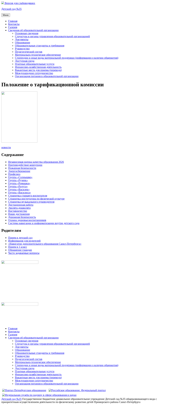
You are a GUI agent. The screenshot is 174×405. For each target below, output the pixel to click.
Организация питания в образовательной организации (47, 76)
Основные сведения (26, 33)
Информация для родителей (24, 240)
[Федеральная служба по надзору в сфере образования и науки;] (39, 395)
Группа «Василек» (19, 189)
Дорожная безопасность (22, 217)
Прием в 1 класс (17, 246)
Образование (22, 42)
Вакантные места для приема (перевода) (38, 70)
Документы (21, 39)
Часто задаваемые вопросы (23, 253)
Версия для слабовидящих (19, 3)
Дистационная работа (20, 204)
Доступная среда (24, 60)
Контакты (14, 24)
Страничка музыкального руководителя (31, 201)
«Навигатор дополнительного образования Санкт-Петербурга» (44, 243)
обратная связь (9, 258)
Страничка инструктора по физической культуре (36, 198)
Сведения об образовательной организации (33, 30)
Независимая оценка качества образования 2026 (36, 161)
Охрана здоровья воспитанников (27, 220)
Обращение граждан (20, 249)
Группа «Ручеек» (18, 180)
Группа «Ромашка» (19, 183)
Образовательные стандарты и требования (39, 45)
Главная (12, 21)
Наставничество (17, 210)
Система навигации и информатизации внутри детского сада (43, 223)
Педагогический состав (28, 51)
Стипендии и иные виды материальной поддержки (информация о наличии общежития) (66, 57)
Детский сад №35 (11, 8)
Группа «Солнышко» (20, 177)
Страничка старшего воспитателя (27, 195)
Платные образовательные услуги (34, 64)
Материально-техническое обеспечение (38, 54)
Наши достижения (19, 214)
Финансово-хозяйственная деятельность (38, 67)
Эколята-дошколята (19, 207)
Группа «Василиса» (19, 192)
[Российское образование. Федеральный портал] (77, 390)
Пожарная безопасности (22, 168)
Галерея (12, 27)
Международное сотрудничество (34, 73)
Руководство (22, 48)
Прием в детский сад (20, 237)
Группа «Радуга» (18, 186)
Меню (6, 15)
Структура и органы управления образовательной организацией (52, 36)
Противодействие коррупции (25, 164)
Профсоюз (14, 174)
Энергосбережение (19, 171)
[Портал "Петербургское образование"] (24, 390)
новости (6, 147)
